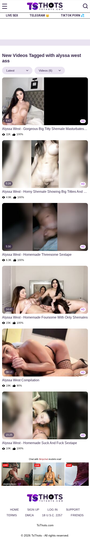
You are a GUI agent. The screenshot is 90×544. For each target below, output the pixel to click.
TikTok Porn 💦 (72, 15)
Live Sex (12, 15)
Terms (11, 515)
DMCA (29, 515)
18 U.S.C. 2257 (52, 515)
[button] (85, 6)
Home (14, 509)
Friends (77, 515)
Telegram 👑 (39, 15)
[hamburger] (4, 6)
